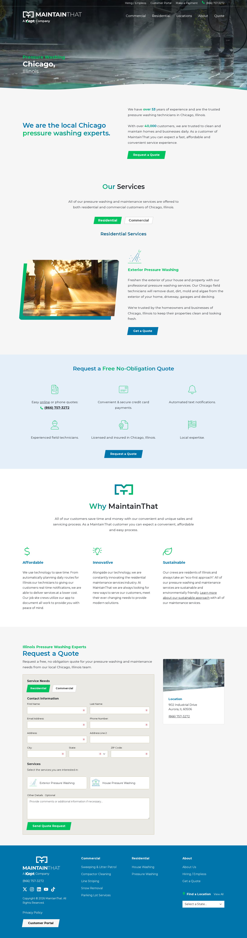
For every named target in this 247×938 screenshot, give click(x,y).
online (45, 402)
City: (29, 747)
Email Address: (35, 718)
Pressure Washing (145, 874)
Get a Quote (191, 881)
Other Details (41, 795)
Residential (161, 16)
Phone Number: (99, 718)
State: (72, 747)
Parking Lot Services (95, 895)
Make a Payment (187, 3)
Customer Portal (160, 3)
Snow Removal (92, 888)
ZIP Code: (116, 747)
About (203, 16)
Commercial (136, 16)
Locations (184, 16)
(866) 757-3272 (215, 3)
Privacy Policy (32, 912)
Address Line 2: (98, 733)
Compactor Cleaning (96, 874)
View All (218, 894)
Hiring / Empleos (135, 3)
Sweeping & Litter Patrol (99, 867)
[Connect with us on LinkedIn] (39, 889)
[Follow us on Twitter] (25, 889)
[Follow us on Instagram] (32, 889)
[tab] (107, 220)
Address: (32, 733)
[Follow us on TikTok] (53, 889)
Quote (219, 16)
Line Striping (90, 881)
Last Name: (96, 703)
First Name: (33, 703)
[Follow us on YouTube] (46, 889)
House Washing (143, 867)
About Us (189, 867)
